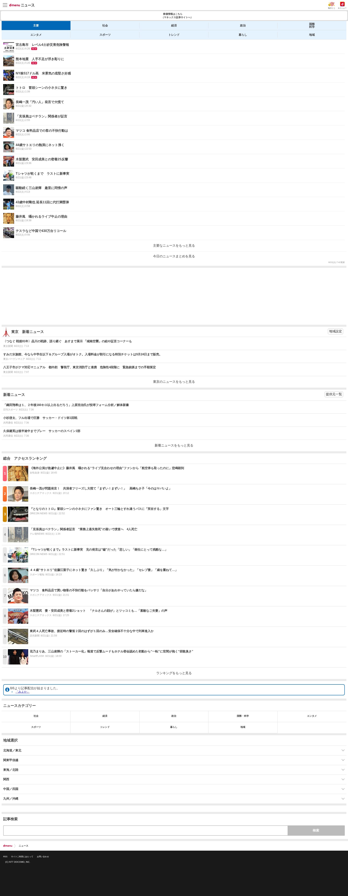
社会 (105, 25)
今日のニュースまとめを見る (174, 256)
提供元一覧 (334, 394)
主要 (36, 25)
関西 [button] (6, 779)
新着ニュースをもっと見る (174, 445)
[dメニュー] (8, 846)
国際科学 (312, 25)
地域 (312, 34)
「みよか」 (23, 691)
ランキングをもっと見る (174, 673)
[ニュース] (21, 5)
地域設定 (335, 331)
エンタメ (36, 34)
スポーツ (105, 34)
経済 (174, 25)
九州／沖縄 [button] (10, 798)
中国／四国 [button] (10, 789)
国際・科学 (243, 716)
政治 (243, 25)
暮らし (243, 34)
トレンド (174, 34)
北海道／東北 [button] (12, 750)
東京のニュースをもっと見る (174, 381)
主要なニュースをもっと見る (174, 245)
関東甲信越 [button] (10, 760)
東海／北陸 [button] (10, 769)
